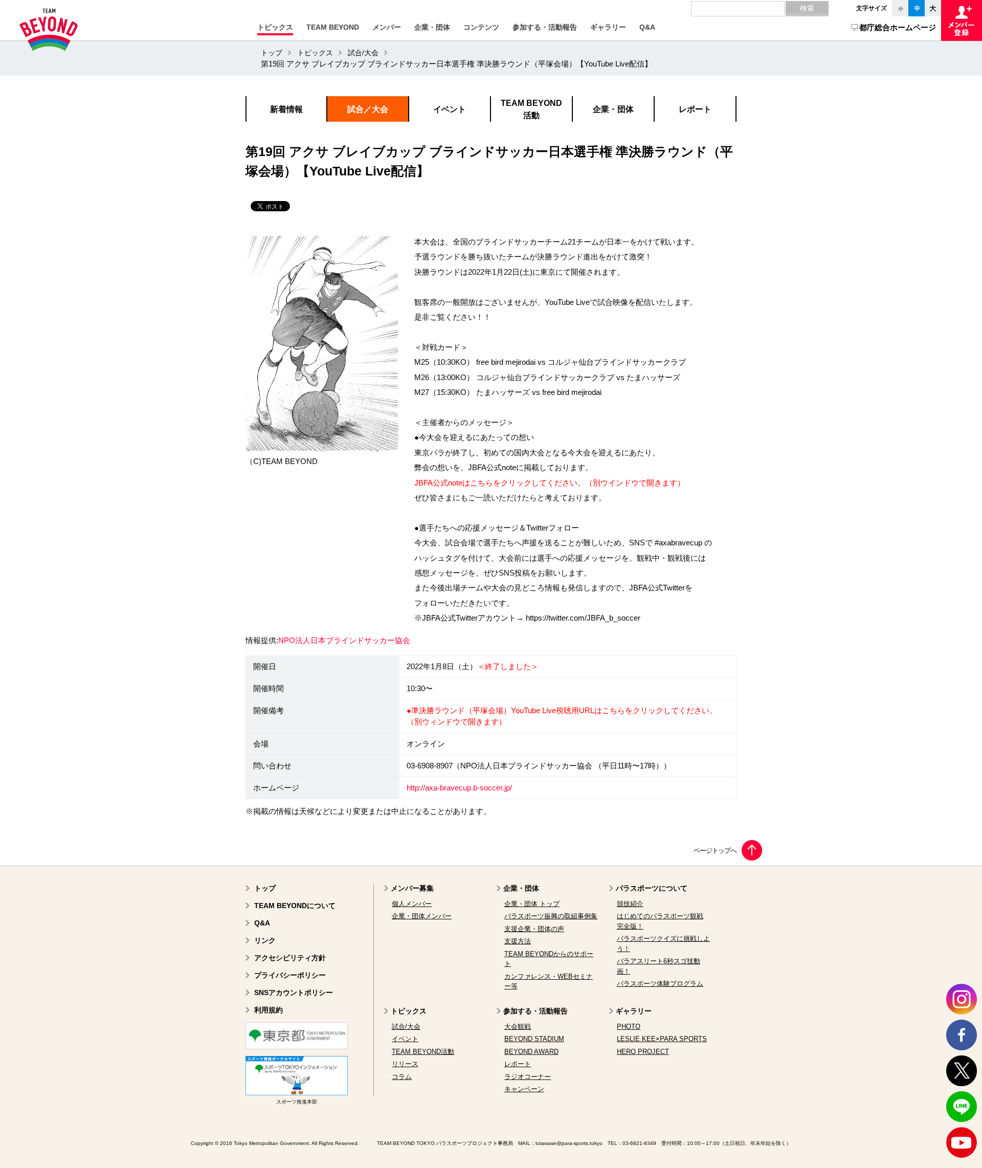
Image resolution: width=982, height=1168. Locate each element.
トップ (271, 53)
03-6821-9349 (639, 1143)
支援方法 (517, 941)
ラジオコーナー (527, 1077)
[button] (275, 27)
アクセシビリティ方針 (290, 958)
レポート (517, 1064)
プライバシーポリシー (290, 975)
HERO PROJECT (643, 1051)
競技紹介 (630, 904)
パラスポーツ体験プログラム (660, 983)
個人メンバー (412, 904)
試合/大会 (363, 53)
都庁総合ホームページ (897, 27)
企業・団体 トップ (532, 904)
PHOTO (628, 1026)
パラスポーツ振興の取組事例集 (550, 916)
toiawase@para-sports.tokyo (568, 1143)
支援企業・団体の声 (534, 929)
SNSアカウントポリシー (293, 992)
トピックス (315, 53)
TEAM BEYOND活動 (423, 1051)
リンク (265, 940)
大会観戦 (517, 1026)
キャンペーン (524, 1089)
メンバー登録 (961, 20)
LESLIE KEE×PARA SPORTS (662, 1039)
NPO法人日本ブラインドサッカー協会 (344, 640)
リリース (405, 1064)
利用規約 (268, 1010)
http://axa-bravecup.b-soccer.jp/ (459, 788)
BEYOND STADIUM (534, 1039)
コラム (402, 1077)
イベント (405, 1039)
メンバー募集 (412, 888)
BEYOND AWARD (531, 1051)
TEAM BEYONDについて (295, 905)
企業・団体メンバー (422, 916)
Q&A (262, 923)
